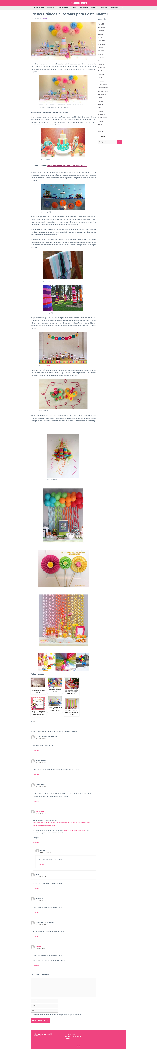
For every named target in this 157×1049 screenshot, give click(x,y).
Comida (100, 54)
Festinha (94, 7)
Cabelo (100, 47)
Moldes (73, 7)
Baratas (34, 723)
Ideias (42, 723)
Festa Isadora (46, 365)
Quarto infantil (102, 118)
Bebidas (100, 34)
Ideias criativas (103, 87)
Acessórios (84, 7)
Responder (36, 750)
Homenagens (102, 84)
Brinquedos (101, 44)
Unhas (100, 128)
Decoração (114, 7)
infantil (46, 723)
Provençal (101, 114)
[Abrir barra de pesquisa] (122, 8)
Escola (100, 71)
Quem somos (70, 1034)
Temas (100, 124)
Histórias (101, 81)
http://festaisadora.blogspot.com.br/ (74, 830)
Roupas (100, 121)
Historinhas (51, 7)
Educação (101, 67)
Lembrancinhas (39, 7)
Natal (99, 108)
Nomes (100, 111)
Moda (100, 98)
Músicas (100, 104)
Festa (33, 721)
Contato (67, 1039)
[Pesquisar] (119, 142)
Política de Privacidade (73, 1036)
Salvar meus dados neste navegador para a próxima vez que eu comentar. (56, 1014)
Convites (104, 7)
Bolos (100, 37)
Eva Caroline (40, 811)
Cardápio (101, 51)
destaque (101, 64)
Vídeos (100, 131)
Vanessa (38, 946)
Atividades (101, 27)
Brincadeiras (63, 7)
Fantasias (101, 74)
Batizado (101, 31)
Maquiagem (102, 94)
